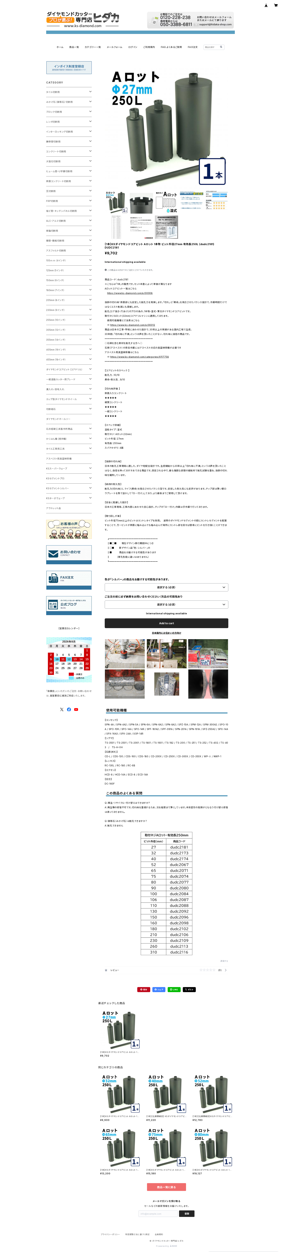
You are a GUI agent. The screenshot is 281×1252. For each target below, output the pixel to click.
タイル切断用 (53, 92)
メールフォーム (114, 47)
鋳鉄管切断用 (53, 141)
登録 (187, 1213)
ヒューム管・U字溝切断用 (59, 171)
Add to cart (166, 623)
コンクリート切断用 (56, 151)
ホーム (60, 47)
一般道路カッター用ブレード (60, 379)
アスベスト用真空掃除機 (59, 458)
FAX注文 (193, 47)
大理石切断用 (53, 161)
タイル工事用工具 (55, 448)
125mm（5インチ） (55, 270)
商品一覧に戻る (166, 1187)
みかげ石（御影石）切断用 (59, 102)
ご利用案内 (149, 47)
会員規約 (159, 1234)
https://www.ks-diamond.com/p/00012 (132, 325)
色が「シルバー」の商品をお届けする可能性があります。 (137, 579)
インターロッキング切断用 (59, 131)
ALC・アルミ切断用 (56, 220)
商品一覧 (74, 47)
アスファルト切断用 (56, 250)
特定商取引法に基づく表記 (137, 1234)
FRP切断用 (52, 201)
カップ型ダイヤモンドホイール (61, 399)
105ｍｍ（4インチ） (56, 260)
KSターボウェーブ (55, 498)
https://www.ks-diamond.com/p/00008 (130, 293)
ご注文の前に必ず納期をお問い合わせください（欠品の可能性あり (144, 596)
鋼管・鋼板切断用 (55, 240)
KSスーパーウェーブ (56, 468)
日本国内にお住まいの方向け (166, 633)
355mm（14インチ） (56, 339)
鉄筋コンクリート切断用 (58, 181)
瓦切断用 (51, 191)
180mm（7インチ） (55, 290)
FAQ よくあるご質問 (171, 47)
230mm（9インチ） (55, 310)
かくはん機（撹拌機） (56, 438)
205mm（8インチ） (55, 300)
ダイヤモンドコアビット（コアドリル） (64, 369)
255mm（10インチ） (56, 320)
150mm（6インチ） (55, 280)
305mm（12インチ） (56, 329)
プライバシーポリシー (110, 1234)
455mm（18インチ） (56, 359)
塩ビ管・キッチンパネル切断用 (61, 211)
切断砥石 (51, 409)
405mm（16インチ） (56, 349)
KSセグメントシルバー (57, 488)
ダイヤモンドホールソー (58, 419)
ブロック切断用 (54, 111)
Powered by (163, 1246)
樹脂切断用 (52, 230)
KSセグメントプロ (55, 478)
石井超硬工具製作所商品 (59, 429)
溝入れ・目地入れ (55, 389)
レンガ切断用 (53, 121)
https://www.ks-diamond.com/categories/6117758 (139, 356)
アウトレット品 (53, 508)
